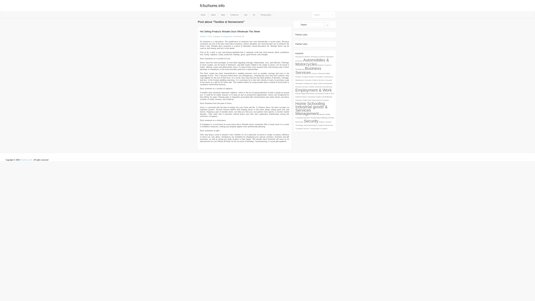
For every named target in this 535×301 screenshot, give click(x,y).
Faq (245, 15)
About (213, 15)
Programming (315, 118)
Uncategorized (226, 36)
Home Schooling (310, 103)
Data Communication (325, 83)
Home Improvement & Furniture (318, 100)
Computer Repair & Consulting (312, 77)
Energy (297, 93)
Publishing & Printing (327, 118)
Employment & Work (313, 90)
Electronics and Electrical (323, 87)
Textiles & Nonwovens (325, 125)
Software (322, 122)
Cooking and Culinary (310, 83)
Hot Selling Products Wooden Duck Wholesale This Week (230, 31)
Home (203, 15)
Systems (328, 122)
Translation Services (302, 128)
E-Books (312, 87)
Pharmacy (306, 118)
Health (305, 100)
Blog (223, 15)
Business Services (308, 70)
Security (311, 121)
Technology (299, 125)
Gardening (311, 97)
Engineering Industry (308, 93)
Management (307, 113)
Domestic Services (301, 87)
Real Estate (299, 122)
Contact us (234, 15)
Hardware (298, 100)
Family (326, 93)
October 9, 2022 (206, 36)
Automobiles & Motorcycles (312, 62)
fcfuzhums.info (212, 6)
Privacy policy (266, 15)
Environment (319, 93)
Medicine (322, 114)
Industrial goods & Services (311, 108)
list (254, 15)
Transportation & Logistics (319, 128)
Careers (314, 73)
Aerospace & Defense (318, 57)
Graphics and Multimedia (323, 97)
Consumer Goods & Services (314, 80)
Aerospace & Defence (302, 57)
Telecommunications (311, 125)
